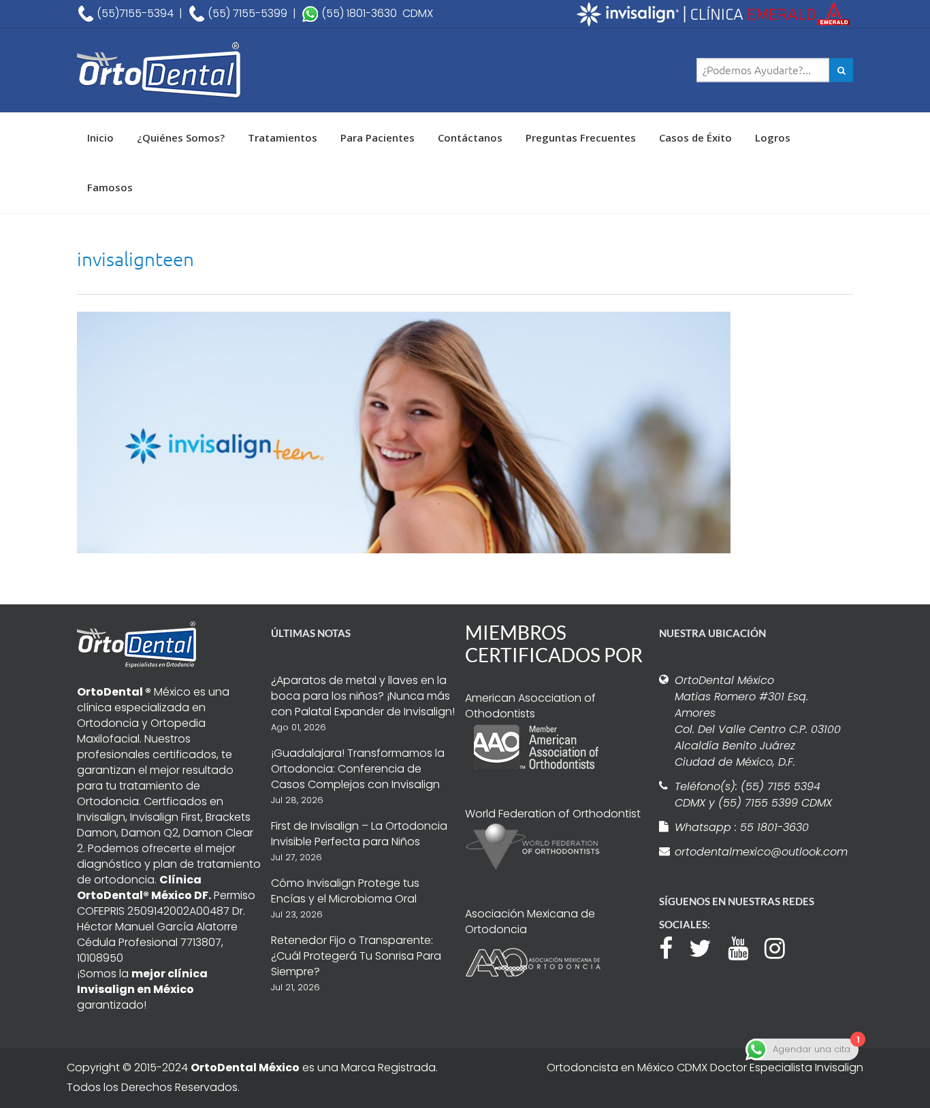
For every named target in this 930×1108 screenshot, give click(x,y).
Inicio (100, 137)
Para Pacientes (377, 137)
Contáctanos (470, 137)
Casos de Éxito (695, 137)
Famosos (110, 187)
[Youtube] (745, 946)
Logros (772, 137)
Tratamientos (282, 137)
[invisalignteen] (404, 431)
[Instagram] (782, 946)
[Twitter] (707, 946)
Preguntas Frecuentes (581, 137)
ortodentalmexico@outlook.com (759, 852)
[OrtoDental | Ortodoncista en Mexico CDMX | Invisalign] (206, 70)
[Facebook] (672, 946)
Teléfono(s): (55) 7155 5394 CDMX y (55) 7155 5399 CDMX (753, 795)
